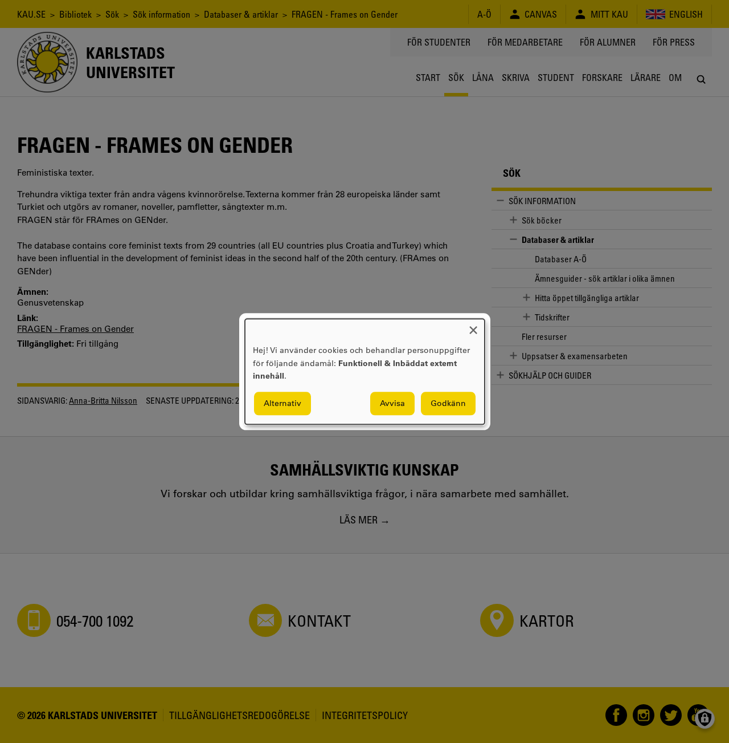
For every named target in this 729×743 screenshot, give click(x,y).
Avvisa (392, 403)
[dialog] (365, 371)
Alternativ (282, 403)
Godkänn (448, 403)
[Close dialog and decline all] (473, 326)
